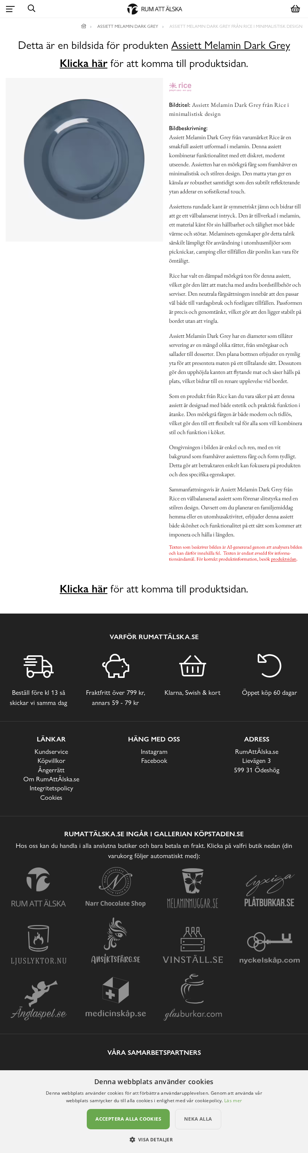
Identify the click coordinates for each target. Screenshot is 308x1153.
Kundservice (51, 751)
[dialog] (154, 1111)
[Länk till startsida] (83, 26)
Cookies (51, 797)
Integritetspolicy (51, 788)
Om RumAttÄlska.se (51, 779)
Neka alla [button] (198, 1118)
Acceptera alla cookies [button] (128, 1118)
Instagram (154, 751)
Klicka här (83, 63)
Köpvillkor (51, 760)
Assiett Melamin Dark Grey (230, 45)
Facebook (154, 760)
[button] (154, 1139)
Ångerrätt (51, 770)
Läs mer (233, 1100)
